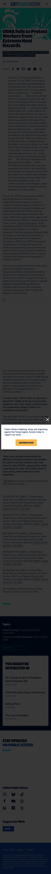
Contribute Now (26, 442)
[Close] (47, 419)
